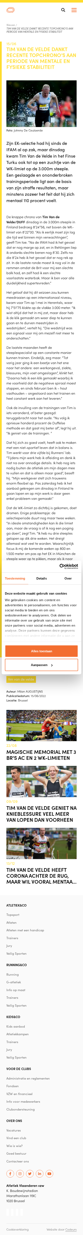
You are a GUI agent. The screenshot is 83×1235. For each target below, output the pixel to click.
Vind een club (16, 1138)
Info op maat (15, 990)
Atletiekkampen (17, 1034)
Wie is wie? (14, 1146)
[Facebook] (10, 1174)
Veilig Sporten (16, 953)
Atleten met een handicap (25, 930)
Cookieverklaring (17, 1229)
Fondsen (12, 1086)
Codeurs (71, 1229)
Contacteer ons (17, 1161)
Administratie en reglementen (28, 1078)
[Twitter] (30, 1174)
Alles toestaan (41, 651)
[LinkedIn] (39, 1174)
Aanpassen (39, 665)
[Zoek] (63, 10)
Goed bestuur (16, 1153)
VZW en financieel (19, 1094)
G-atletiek (13, 982)
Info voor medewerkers (23, 1101)
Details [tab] (41, 578)
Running (12, 974)
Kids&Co (13, 1016)
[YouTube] (49, 1174)
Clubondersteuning (20, 1109)
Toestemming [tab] (15, 578)
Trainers (12, 938)
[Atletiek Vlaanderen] (10, 10)
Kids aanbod (15, 1026)
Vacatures (13, 1130)
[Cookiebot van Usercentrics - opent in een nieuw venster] (59, 566)
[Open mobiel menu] (74, 10)
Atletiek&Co (16, 905)
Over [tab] (68, 578)
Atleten (11, 922)
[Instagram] (20, 1174)
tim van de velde (21, 679)
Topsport (12, 914)
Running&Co (16, 965)
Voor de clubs (18, 1068)
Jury (9, 945)
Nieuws (10, 25)
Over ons (14, 1120)
